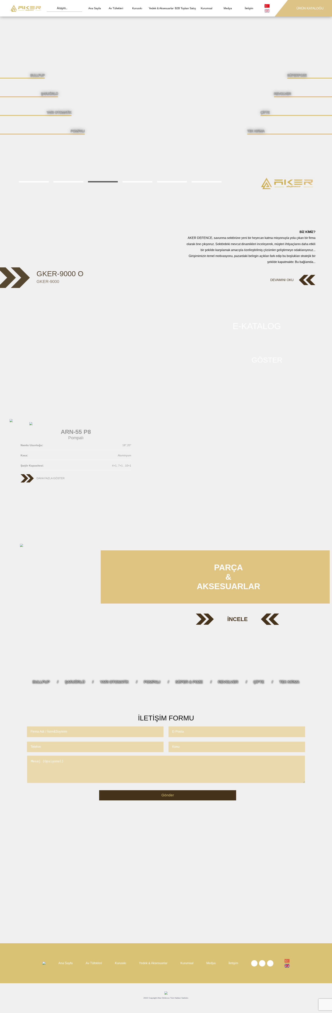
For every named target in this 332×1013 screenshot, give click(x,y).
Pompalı (78, 131)
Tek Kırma (256, 131)
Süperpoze (297, 75)
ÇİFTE (258, 682)
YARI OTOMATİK (114, 682)
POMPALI (152, 682)
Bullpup (37, 75)
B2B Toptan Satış (185, 8)
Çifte (265, 112)
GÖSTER (266, 360)
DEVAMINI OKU (282, 280)
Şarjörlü (49, 94)
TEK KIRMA (289, 682)
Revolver (282, 94)
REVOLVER (228, 682)
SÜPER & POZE (189, 682)
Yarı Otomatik (59, 112)
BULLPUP (41, 682)
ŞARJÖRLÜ (75, 682)
